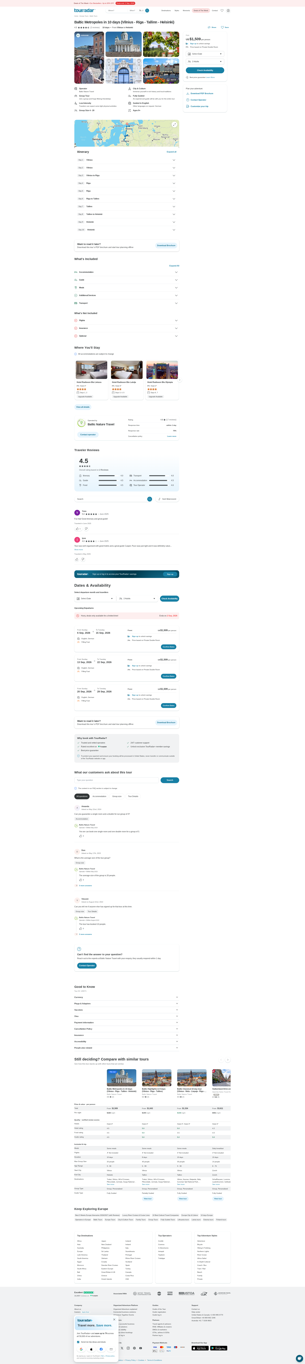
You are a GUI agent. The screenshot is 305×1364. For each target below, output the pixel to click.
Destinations (166, 10)
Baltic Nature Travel (87, 825)
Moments (186, 10)
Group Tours (153, 1220)
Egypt (79, 1262)
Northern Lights (203, 1251)
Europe (80, 1251)
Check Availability (170, 598)
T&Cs (103, 1356)
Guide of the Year (159, 1309)
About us (77, 1309)
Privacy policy (110, 1356)
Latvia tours (196, 1220)
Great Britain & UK (108, 1272)
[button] (99, 79)
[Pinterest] (134, 1348)
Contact (215, 10)
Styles (177, 10)
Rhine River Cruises (132, 1258)
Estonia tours (208, 1220)
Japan (103, 1241)
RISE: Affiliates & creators (162, 1327)
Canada (128, 1272)
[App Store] (200, 1348)
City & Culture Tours (125, 1220)
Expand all (171, 152)
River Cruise (202, 1255)
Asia (78, 1244)
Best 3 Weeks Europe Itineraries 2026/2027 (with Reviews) (97, 1215)
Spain (127, 1265)
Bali (78, 1272)
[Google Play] (218, 1348)
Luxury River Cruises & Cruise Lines (136, 1215)
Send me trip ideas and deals (93, 1342)
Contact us (196, 1309)
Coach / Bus (201, 1265)
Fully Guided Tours (168, 1220)
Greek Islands (106, 1279)
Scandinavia (130, 1251)
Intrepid (161, 1251)
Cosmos (161, 1244)
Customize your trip (199, 106)
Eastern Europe (107, 1269)
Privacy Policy (130, 1360)
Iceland (128, 1241)
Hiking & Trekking (203, 1248)
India (79, 1279)
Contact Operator (198, 99)
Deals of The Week (201, 10)
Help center (196, 1312)
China (79, 1276)
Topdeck (161, 1255)
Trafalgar (161, 1258)
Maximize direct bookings (122, 1332)
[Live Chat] (299, 1358)
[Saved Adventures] (222, 10)
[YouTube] (140, 1348)
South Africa (81, 1269)
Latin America (82, 1255)
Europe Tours (110, 1220)
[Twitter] (122, 1348)
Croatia (104, 1262)
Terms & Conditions (154, 1360)
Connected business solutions (124, 1312)
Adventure (201, 1241)
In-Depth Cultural (203, 1262)
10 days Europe (207, 1215)
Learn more (171, 436)
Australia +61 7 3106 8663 (201, 1321)
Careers (81, 1312)
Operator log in (119, 1335)
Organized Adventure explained (125, 1309)
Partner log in (157, 1335)
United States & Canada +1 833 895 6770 (207, 1315)
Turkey (128, 1269)
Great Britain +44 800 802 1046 (203, 1318)
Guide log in (157, 1315)
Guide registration (159, 1312)
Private (200, 1279)
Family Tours (141, 1220)
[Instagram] (128, 1348)
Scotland (128, 1262)
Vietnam (104, 1258)
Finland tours (221, 1220)
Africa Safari (201, 1258)
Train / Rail (201, 1269)
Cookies (141, 1360)
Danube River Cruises (109, 1265)
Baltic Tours (98, 1220)
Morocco (80, 1265)
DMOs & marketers (159, 1330)
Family (199, 1276)
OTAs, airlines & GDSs (160, 1332)
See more (110, 1184)
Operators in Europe (83, 1220)
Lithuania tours (183, 1220)
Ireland (128, 1244)
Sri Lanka (105, 1251)
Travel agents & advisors (161, 1324)
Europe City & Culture (190, 1215)
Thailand (104, 1255)
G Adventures (163, 1248)
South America (82, 1258)
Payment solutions (120, 1327)
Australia (80, 1248)
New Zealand (106, 1244)
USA (127, 1279)
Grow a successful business (123, 1324)
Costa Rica (129, 1276)
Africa (79, 1241)
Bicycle (200, 1244)
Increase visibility (119, 1330)
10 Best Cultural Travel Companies (165, 1215)
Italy (127, 1248)
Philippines (105, 1248)
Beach (199, 1272)
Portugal (128, 1255)
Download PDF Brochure (202, 93)
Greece (104, 1276)
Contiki (160, 1241)
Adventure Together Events (123, 1315)
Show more (78, 550)
